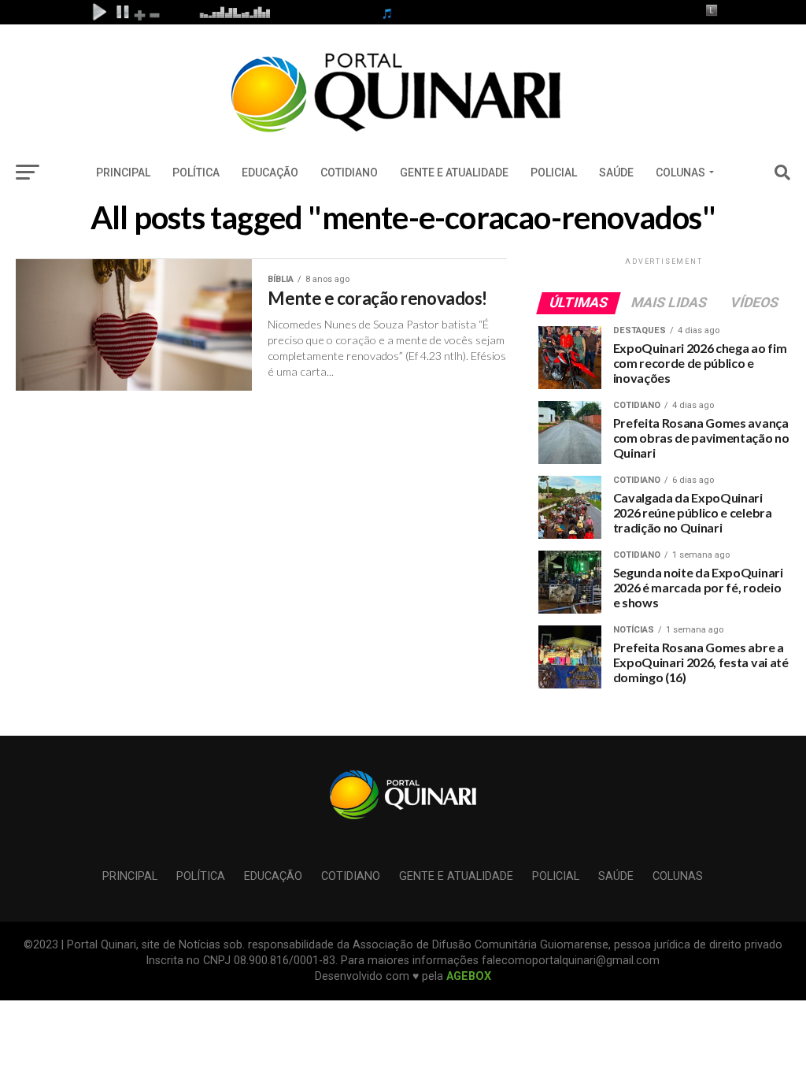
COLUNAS (680, 172)
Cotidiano (349, 172)
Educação (270, 172)
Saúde (616, 172)
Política (196, 172)
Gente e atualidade (454, 172)
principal (123, 172)
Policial (554, 172)
